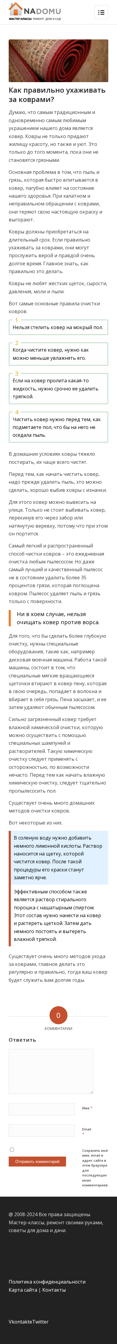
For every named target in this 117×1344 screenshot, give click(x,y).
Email (86, 1132)
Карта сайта (23, 1290)
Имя (87, 1108)
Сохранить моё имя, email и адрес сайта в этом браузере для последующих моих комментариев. (95, 1168)
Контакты (54, 1290)
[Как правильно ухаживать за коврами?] (58, 60)
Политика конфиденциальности (47, 1281)
